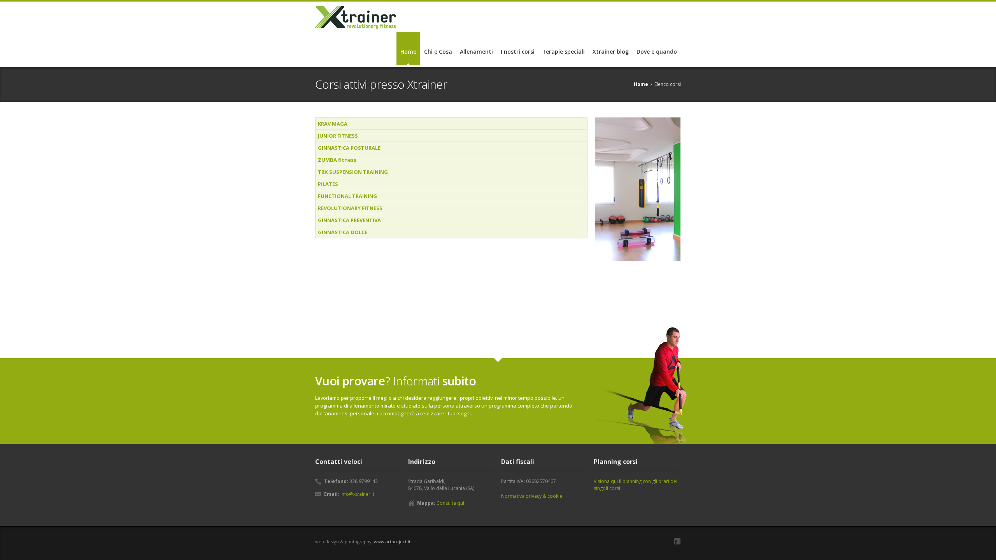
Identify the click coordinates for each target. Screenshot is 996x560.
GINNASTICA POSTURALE (349, 147)
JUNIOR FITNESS (338, 135)
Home (408, 51)
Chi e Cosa (438, 51)
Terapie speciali (563, 51)
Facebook (677, 541)
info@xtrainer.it (357, 494)
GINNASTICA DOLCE (342, 232)
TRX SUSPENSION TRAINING (353, 171)
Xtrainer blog (611, 51)
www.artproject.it (392, 541)
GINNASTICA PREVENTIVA (349, 220)
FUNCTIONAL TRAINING (347, 196)
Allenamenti (476, 51)
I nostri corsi (518, 51)
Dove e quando (657, 51)
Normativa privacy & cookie (531, 496)
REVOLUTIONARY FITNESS (350, 208)
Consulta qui (450, 503)
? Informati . (396, 381)
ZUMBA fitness (337, 159)
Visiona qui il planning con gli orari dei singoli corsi (635, 485)
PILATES (328, 183)
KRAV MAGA (332, 123)
